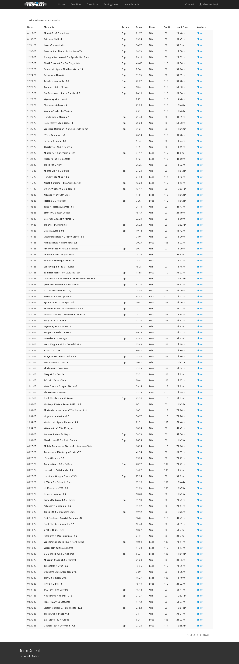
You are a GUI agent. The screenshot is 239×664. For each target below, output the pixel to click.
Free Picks (92, 4)
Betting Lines (110, 4)
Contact (189, 4)
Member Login (210, 4)
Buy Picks (76, 4)
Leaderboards (131, 4)
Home (61, 4)
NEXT (206, 634)
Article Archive (32, 656)
